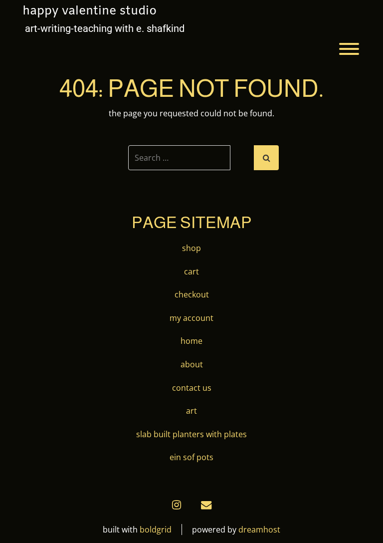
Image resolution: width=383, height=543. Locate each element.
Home (191, 340)
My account (191, 317)
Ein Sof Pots (191, 457)
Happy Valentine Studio (89, 11)
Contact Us (191, 387)
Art (191, 410)
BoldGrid (156, 529)
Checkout (192, 294)
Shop (191, 248)
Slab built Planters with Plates (191, 434)
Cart (191, 271)
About (192, 364)
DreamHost (259, 529)
